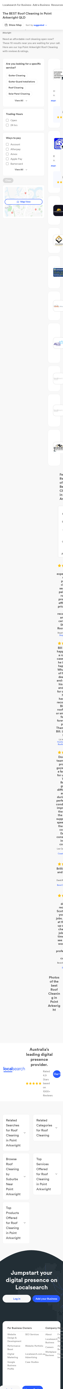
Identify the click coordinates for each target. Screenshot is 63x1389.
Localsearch (8, 25)
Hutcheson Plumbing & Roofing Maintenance (31, 581)
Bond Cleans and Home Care (31, 649)
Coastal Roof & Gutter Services (31, 629)
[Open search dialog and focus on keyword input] (6, 15)
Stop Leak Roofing (32, 532)
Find (20, 25)
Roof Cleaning (33, 25)
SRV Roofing (31, 687)
